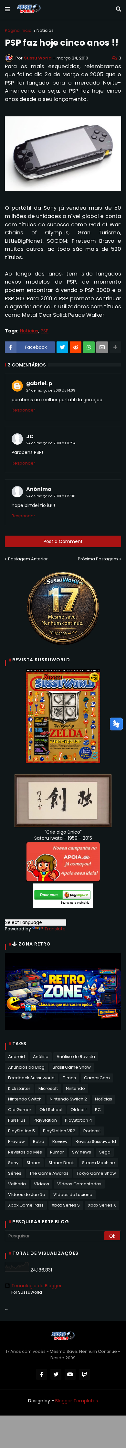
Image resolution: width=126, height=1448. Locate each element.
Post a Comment (63, 541)
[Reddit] (75, 347)
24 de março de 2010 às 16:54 (50, 443)
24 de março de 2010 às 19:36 (50, 496)
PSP (44, 331)
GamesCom (97, 1078)
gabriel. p (39, 383)
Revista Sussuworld (96, 1141)
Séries (14, 1173)
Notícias (45, 30)
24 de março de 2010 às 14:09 (50, 390)
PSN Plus (17, 1120)
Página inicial (19, 30)
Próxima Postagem (98, 559)
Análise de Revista (76, 1057)
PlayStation (45, 1120)
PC (98, 1110)
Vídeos (41, 1184)
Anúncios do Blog (26, 1067)
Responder (23, 410)
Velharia (17, 1184)
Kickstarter (19, 1088)
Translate (55, 929)
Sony (13, 1163)
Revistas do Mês (25, 1152)
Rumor (57, 1152)
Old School (50, 1110)
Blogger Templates (76, 1401)
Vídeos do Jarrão (26, 1194)
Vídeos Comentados (79, 1184)
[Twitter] (62, 347)
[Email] (102, 347)
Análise (40, 1057)
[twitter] (55, 1374)
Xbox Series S (66, 1205)
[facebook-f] (41, 1374)
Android (16, 1057)
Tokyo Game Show (96, 1173)
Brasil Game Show (72, 1067)
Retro (38, 1141)
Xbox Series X (102, 1205)
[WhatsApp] (89, 347)
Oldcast (78, 1110)
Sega (104, 1152)
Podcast (92, 1131)
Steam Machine (98, 1163)
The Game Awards (48, 1173)
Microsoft (48, 1088)
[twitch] (84, 1374)
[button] (7, 9)
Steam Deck (61, 1163)
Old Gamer (19, 1110)
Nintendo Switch (25, 1099)
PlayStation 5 (21, 1131)
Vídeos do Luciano (72, 1194)
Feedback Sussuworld (31, 1078)
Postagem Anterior (28, 559)
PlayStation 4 (78, 1120)
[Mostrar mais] (115, 347)
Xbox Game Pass (26, 1205)
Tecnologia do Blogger (36, 1285)
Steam (33, 1163)
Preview (16, 1141)
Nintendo (75, 1088)
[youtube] (70, 1374)
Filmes (69, 1078)
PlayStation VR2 (59, 1131)
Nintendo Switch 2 (68, 1099)
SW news (81, 1152)
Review (60, 1141)
